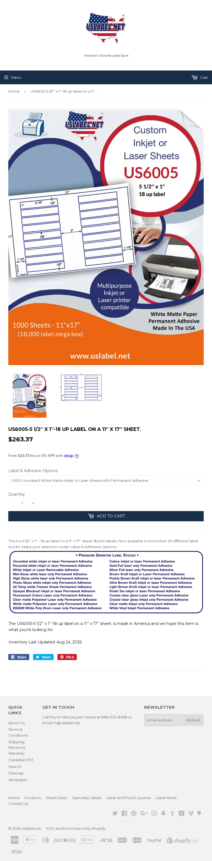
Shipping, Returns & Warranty (16, 748)
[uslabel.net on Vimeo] (191, 814)
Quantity (16, 494)
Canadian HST (20, 760)
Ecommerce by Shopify (84, 828)
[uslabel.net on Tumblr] (172, 814)
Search (14, 766)
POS (50, 828)
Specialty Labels (86, 797)
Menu (16, 77)
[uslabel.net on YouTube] (181, 814)
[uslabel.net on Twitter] (115, 814)
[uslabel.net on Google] (144, 814)
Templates (17, 780)
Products (33, 797)
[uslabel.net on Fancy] (199, 814)
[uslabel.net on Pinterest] (134, 814)
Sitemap (16, 773)
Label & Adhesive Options (33, 470)
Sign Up (193, 720)
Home (14, 91)
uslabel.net (31, 828)
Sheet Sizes (56, 797)
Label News (166, 797)
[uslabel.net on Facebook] (124, 814)
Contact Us (18, 803)
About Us (16, 723)
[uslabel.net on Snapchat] (163, 814)
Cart (203, 77)
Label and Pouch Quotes (128, 797)
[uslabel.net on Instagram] (154, 814)
